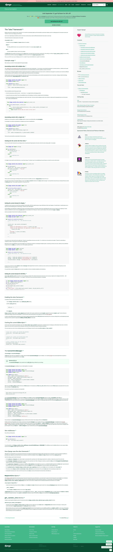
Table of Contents (90, 105)
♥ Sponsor (89, 4)
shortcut (85, 68)
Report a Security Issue (33, 535)
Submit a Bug (31, 533)
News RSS (75, 539)
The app (64, 517)
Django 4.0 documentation (83, 88)
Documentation (61, 4)
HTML (86, 126)
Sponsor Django (98, 529)
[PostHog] (79, 175)
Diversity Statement (8, 539)
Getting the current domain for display (88, 53)
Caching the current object (85, 58)
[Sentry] (79, 138)
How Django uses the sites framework (86, 64)
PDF (88, 126)
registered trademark (34, 549)
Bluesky (74, 535)
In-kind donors (42, 546)
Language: (109, 544)
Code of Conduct (8, 537)
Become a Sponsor (56, 25)
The (85, 60)
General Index (80, 80)
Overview (49, 4)
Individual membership (33, 537)
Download (54, 4)
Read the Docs (84, 128)
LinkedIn (74, 537)
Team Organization (8, 533)
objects (84, 66)
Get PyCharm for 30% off (56, 21)
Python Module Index (82, 82)
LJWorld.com (8, 68)
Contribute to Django (33, 531)
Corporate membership (99, 531)
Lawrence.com (15, 68)
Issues (72, 4)
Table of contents (81, 78)
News (66, 4)
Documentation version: (106, 547)
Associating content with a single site (87, 49)
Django (8, 5)
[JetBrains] (79, 147)
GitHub (74, 529)
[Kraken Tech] (79, 161)
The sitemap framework (10, 517)
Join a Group (31, 529)
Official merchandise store (100, 533)
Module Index (82, 105)
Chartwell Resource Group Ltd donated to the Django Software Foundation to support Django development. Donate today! (95, 35)
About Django (7, 529)
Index (78, 105)
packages (84, 92)
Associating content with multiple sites (88, 47)
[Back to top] (110, 550)
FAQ (78, 100)
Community (77, 4)
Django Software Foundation (10, 535)
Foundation (83, 4)
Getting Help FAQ (54, 529)
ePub (90, 126)
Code (69, 4)
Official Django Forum (81, 114)
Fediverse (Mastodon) (77, 533)
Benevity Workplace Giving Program (101, 535)
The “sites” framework (82, 43)
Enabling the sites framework (85, 57)
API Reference (82, 90)
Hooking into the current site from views (88, 51)
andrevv (83, 546)
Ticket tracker (80, 119)
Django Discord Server (81, 110)
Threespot (76, 546)
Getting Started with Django (10, 531)
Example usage (82, 45)
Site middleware (82, 62)
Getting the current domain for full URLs (88, 55)
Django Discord (54, 531)
